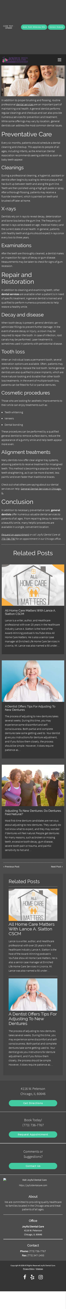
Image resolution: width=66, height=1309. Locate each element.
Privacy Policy (28, 1269)
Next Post (56, 866)
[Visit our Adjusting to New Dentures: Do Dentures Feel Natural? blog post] (33, 785)
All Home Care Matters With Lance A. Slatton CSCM (30, 612)
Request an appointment (15, 534)
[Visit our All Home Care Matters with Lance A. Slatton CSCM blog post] (33, 585)
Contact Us (33, 1166)
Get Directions (33, 1103)
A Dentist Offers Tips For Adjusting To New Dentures (30, 708)
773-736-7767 (8, 538)
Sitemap (39, 1269)
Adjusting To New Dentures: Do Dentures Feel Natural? (33, 812)
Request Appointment (33, 1134)
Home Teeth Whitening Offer (34, 27)
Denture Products (56, 27)
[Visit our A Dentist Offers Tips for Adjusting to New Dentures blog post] (33, 681)
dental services (24, 104)
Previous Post (12, 866)
